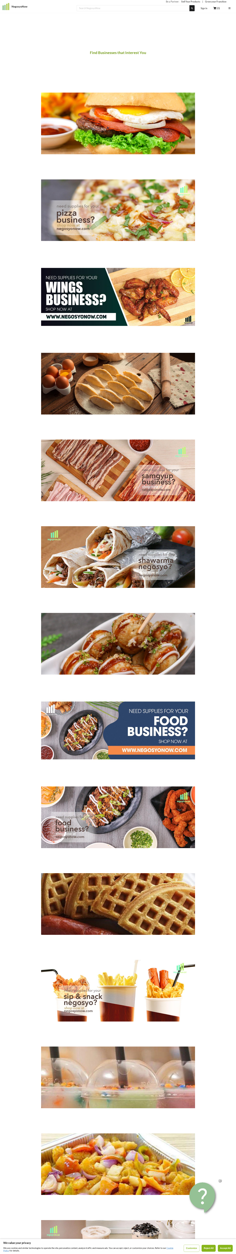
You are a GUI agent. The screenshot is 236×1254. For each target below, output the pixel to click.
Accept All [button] (225, 1248)
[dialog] (118, 1246)
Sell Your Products (190, 1)
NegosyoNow (19, 6)
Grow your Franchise (215, 1)
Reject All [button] (208, 1248)
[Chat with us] (203, 1197)
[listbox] (230, 8)
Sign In (204, 8)
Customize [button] (191, 1248)
